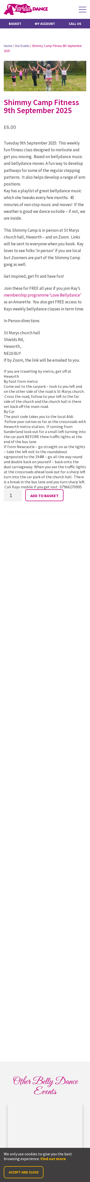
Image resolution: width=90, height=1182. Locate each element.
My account (45, 23)
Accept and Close (23, 1172)
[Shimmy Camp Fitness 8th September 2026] (45, 1128)
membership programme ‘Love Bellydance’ (42, 295)
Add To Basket (44, 495)
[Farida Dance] (26, 9)
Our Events (22, 46)
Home (8, 46)
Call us (75, 23)
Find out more (53, 1158)
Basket (15, 23)
